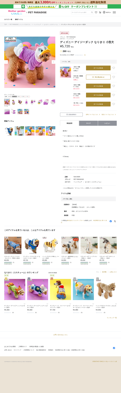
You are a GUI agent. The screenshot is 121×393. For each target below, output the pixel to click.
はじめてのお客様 (10, 346)
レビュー (107, 123)
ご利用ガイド (22, 346)
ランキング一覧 (112, 317)
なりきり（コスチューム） (51, 24)
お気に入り (113, 272)
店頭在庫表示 (72, 114)
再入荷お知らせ (99, 77)
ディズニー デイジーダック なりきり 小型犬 (73, 24)
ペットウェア (37, 24)
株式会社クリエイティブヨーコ (75, 220)
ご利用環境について (28, 350)
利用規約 (50, 350)
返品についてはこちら (108, 114)
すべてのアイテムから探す (79, 12)
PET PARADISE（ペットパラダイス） (20, 24)
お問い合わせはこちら (60, 334)
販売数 (104, 272)
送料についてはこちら (92, 114)
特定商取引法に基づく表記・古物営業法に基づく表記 (70, 350)
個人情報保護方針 (41, 350)
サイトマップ (17, 350)
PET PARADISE (71, 37)
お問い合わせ (8, 350)
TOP (5, 24)
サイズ (88, 123)
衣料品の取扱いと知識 (36, 346)
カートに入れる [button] (98, 68)
